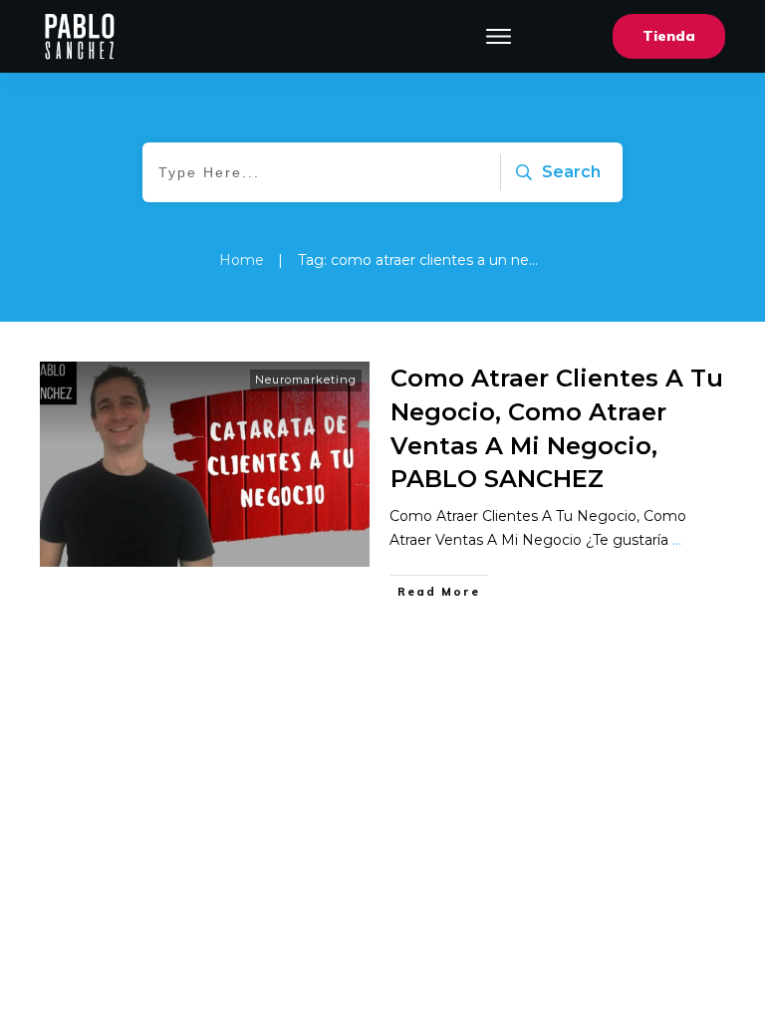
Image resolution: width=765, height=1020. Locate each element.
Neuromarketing (306, 379)
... (676, 540)
